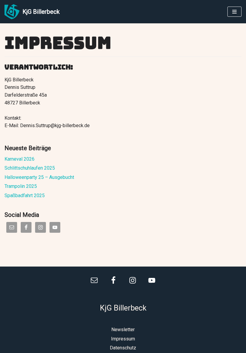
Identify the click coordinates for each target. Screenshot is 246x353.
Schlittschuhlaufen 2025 (29, 168)
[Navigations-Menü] (234, 12)
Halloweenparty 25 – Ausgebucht (39, 177)
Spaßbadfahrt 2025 (24, 195)
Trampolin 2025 (20, 186)
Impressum (123, 339)
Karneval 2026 (19, 159)
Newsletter (123, 329)
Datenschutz (123, 348)
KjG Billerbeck (123, 307)
